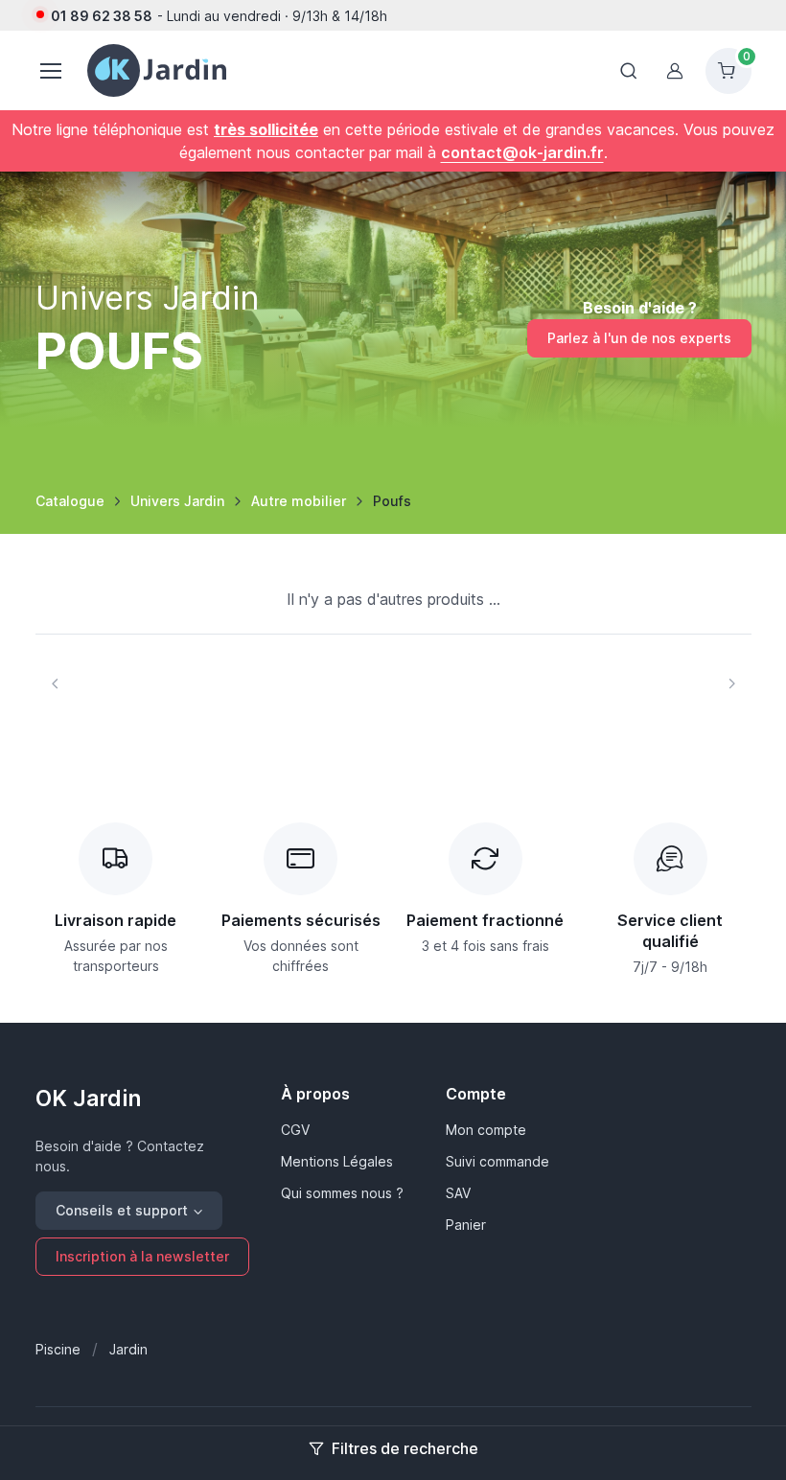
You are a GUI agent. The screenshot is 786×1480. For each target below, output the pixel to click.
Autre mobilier (298, 501)
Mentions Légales (337, 1161)
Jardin (128, 1349)
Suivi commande (497, 1161)
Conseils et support (122, 1210)
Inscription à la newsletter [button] (142, 1256)
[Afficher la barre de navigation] (629, 71)
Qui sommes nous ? (342, 1193)
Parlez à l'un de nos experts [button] (639, 338)
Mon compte (486, 1130)
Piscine (58, 1349)
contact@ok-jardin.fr (522, 152)
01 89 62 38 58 (101, 16)
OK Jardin (88, 1098)
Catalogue (69, 501)
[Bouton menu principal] (49, 71)
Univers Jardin (177, 501)
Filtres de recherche (405, 1448)
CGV (295, 1130)
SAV (458, 1193)
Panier (466, 1224)
